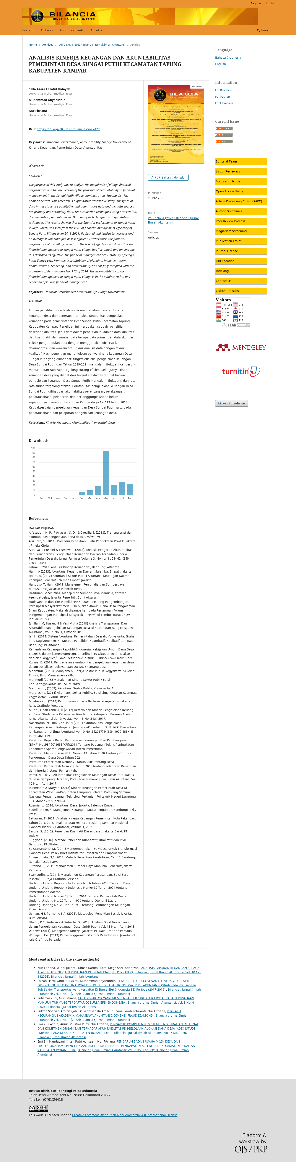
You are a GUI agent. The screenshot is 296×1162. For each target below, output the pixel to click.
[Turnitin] (241, 384)
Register (256, 3)
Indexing (222, 271)
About (95, 30)
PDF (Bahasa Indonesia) (169, 177)
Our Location (225, 261)
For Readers (223, 90)
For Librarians (224, 103)
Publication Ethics (229, 241)
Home (33, 45)
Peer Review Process (230, 221)
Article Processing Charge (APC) (239, 201)
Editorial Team (226, 161)
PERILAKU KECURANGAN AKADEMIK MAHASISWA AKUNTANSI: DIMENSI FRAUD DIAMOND (109, 1013)
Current (28, 30)
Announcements (72, 30)
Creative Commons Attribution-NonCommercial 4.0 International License (124, 1115)
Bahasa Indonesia (228, 57)
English (220, 64)
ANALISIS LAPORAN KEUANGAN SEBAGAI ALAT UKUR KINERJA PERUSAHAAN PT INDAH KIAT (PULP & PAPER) (118, 970)
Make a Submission (231, 403)
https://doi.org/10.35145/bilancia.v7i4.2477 (68, 129)
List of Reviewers (228, 171)
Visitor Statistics (227, 291)
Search (265, 30)
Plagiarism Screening (231, 231)
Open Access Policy (230, 191)
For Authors (223, 96)
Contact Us (223, 281)
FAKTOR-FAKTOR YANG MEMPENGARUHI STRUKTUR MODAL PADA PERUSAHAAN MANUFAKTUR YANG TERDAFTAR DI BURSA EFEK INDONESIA (115, 1000)
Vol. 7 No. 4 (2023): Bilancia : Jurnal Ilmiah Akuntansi (92, 45)
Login (270, 3)
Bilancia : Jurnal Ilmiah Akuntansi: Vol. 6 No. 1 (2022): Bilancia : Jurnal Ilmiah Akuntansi (119, 991)
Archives (47, 30)
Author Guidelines (229, 211)
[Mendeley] (241, 352)
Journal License (227, 251)
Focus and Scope (228, 181)
